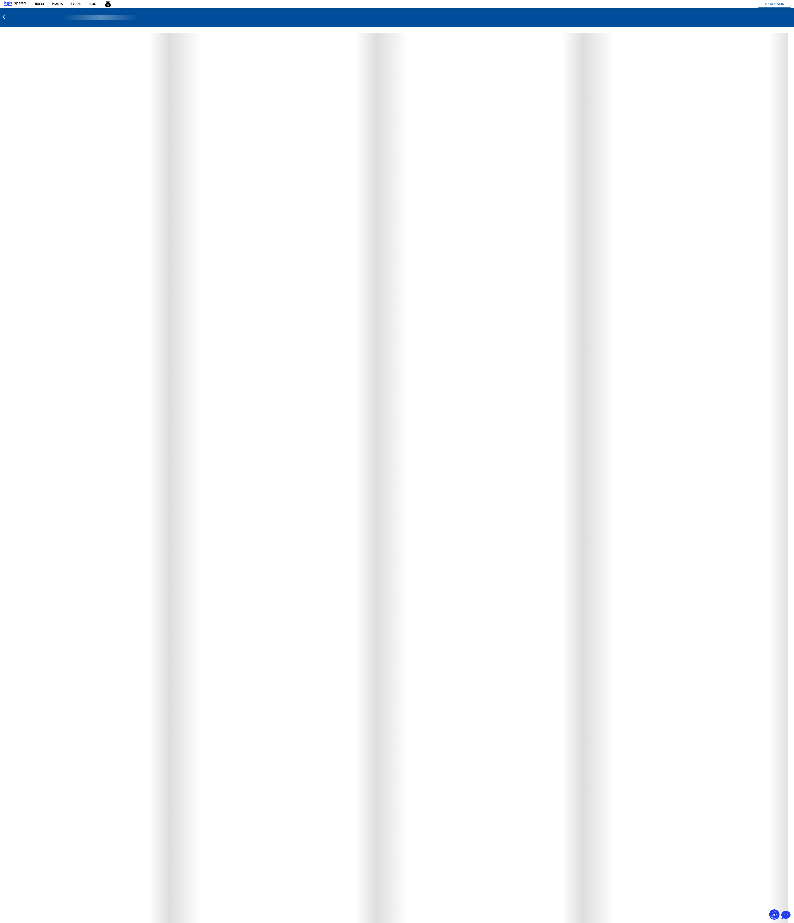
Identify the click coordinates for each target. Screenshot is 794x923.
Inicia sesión (774, 4)
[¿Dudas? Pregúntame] (774, 914)
